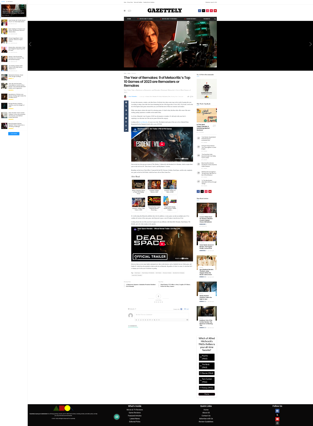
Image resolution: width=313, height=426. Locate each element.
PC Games (159, 96)
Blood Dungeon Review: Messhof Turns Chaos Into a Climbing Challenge (16, 125)
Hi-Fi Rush (158, 317)
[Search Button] (215, 19)
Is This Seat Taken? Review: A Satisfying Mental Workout (203, 127)
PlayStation (134, 73)
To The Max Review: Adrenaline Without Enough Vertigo (209, 182)
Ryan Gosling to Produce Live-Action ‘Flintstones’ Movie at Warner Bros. (17, 30)
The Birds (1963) (205, 366)
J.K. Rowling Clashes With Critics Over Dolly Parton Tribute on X (16, 67)
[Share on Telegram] (126, 118)
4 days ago (211, 250)
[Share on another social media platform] (126, 130)
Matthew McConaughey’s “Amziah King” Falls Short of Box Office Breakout (209, 173)
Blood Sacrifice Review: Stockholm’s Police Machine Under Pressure (209, 164)
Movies (201, 267)
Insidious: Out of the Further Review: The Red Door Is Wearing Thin (206, 322)
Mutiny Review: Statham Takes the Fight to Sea (206, 297)
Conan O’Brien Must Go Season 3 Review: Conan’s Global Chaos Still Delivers (206, 219)
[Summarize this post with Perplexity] (126, 126)
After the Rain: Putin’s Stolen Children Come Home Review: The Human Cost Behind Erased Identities (17, 115)
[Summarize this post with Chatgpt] (126, 122)
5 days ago (211, 277)
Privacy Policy (130, 2)
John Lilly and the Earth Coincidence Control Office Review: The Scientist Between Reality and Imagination (17, 86)
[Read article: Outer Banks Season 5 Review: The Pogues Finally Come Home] (207, 238)
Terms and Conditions (138, 2)
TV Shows (202, 214)
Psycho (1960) (205, 357)
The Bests (206, 19)
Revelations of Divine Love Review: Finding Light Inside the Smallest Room (17, 96)
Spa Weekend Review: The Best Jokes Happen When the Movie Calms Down (207, 272)
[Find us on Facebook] (199, 10)
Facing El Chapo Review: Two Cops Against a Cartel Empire (209, 147)
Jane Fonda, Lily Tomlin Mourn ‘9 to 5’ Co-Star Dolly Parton (17, 21)
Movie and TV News (146, 19)
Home (125, 2)
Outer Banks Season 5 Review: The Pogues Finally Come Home (207, 246)
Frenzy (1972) (207, 388)
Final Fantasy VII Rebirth (148, 317)
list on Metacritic (143, 147)
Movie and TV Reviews (169, 19)
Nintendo (155, 96)
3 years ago (141, 96)
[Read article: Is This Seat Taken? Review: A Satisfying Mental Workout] (207, 115)
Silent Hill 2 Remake (137, 320)
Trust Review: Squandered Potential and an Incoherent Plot (209, 138)
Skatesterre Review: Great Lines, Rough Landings (16, 75)
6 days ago (211, 301)
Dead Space (137, 317)
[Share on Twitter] (126, 106)
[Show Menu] (124, 10)
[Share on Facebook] (126, 102)
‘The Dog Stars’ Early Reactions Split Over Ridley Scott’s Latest (209, 156)
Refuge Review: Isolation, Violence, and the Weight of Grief (16, 105)
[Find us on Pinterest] (211, 10)
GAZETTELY (164, 10)
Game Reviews (191, 19)
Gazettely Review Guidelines (148, 2)
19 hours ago (203, 226)
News (151, 96)
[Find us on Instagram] (207, 10)
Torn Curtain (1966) (207, 380)
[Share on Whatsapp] (126, 114)
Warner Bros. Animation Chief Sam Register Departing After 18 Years (17, 49)
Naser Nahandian (133, 96)
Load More (14, 133)
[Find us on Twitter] (203, 10)
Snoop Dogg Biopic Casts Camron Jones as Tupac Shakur (16, 39)
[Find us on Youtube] (215, 10)
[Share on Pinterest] (126, 110)
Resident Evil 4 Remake (178, 317)
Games (129, 73)
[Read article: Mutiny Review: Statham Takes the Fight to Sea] (207, 289)
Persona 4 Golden (167, 317)
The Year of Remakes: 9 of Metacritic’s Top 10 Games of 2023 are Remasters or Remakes (13, 11)
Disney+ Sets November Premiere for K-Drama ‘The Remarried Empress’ (16, 58)
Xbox (169, 96)
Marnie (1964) (207, 373)
